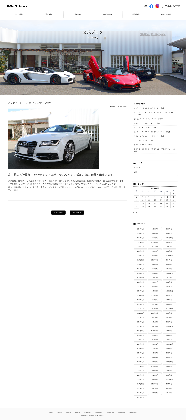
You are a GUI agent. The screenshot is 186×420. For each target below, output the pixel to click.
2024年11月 (140, 260)
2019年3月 (169, 357)
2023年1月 (155, 291)
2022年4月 (155, 304)
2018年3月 (169, 375)
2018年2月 (140, 379)
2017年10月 (155, 384)
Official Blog (98, 412)
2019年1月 (155, 362)
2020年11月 (140, 331)
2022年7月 (155, 300)
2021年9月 (169, 313)
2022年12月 (169, 291)
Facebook (151, 6)
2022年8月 (140, 300)
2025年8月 (140, 246)
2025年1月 (155, 255)
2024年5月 (140, 269)
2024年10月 (155, 260)
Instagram (157, 6)
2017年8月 (140, 388)
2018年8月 (140, 370)
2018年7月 (155, 370)
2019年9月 (169, 348)
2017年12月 (169, 379)
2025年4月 (155, 251)
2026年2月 (140, 238)
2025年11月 (140, 242)
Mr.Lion (17, 6)
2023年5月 (140, 286)
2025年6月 (169, 246)
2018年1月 (155, 379)
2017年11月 (140, 384)
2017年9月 (169, 384)
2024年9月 (169, 260)
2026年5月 (140, 233)
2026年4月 (155, 233)
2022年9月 (169, 295)
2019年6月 (169, 353)
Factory (77, 412)
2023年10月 (155, 277)
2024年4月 (155, 269)
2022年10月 (155, 295)
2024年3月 (169, 269)
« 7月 (135, 212)
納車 (113, 106)
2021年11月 (140, 313)
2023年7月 (155, 282)
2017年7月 (155, 388)
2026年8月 (140, 229)
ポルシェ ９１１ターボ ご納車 (145, 127)
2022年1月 (155, 308)
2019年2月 (140, 362)
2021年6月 (169, 317)
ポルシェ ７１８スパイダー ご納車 (147, 123)
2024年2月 (140, 273)
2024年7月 (155, 264)
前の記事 (59, 213)
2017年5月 (140, 393)
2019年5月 (140, 357)
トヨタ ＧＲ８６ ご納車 (143, 145)
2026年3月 (169, 233)
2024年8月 (140, 264)
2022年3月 (169, 304)
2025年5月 (140, 251)
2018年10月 (155, 366)
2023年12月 (169, 273)
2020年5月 (140, 339)
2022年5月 (140, 304)
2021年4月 (155, 322)
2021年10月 (155, 313)
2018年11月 (140, 366)
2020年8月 (140, 335)
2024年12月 (169, 255)
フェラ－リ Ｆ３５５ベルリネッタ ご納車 (149, 108)
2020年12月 (169, 326)
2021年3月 (169, 322)
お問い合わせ (145, 6)
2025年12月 (169, 238)
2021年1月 (155, 326)
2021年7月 (155, 317)
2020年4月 (155, 339)
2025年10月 (155, 242)
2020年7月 (155, 335)
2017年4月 (155, 393)
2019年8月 (140, 353)
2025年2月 (140, 255)
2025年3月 (169, 251)
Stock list (59, 412)
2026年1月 (155, 238)
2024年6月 (169, 264)
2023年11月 (140, 277)
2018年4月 (155, 375)
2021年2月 (140, 326)
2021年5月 (140, 322)
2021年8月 (140, 317)
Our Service (87, 412)
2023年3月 (169, 286)
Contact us (121, 412)
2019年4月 (155, 357)
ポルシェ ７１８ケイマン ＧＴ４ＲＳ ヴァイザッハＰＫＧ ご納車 (154, 113)
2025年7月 (155, 246)
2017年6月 (169, 388)
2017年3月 (169, 393)
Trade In (68, 412)
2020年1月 (155, 344)
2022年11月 (140, 295)
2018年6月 (169, 370)
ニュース (137, 168)
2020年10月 (155, 331)
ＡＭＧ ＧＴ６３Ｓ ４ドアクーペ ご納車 (149, 136)
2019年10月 (155, 348)
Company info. (110, 412)
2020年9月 (169, 331)
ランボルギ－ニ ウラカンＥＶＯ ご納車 (148, 119)
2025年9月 (169, 242)
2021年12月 (169, 308)
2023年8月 (140, 282)
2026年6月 (169, 229)
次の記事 (76, 213)
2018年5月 (140, 375)
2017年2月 (140, 397)
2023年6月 (169, 282)
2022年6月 (169, 300)
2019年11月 (140, 348)
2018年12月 (169, 362)
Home (51, 412)
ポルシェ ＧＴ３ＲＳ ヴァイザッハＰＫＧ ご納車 (152, 132)
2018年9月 (169, 366)
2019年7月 (155, 353)
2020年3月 (169, 339)
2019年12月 (169, 344)
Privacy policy (133, 412)
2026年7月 (155, 229)
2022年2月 (140, 308)
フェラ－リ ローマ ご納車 (144, 140)
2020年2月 (140, 344)
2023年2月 (140, 291)
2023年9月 (169, 277)
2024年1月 (155, 273)
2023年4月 (155, 286)
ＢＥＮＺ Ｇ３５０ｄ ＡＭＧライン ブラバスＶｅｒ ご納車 (154, 150)
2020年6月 (169, 335)
